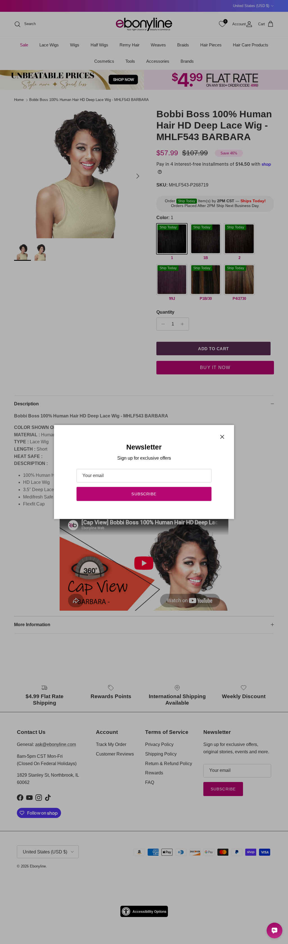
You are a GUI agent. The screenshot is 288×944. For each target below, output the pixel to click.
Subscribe (143, 494)
